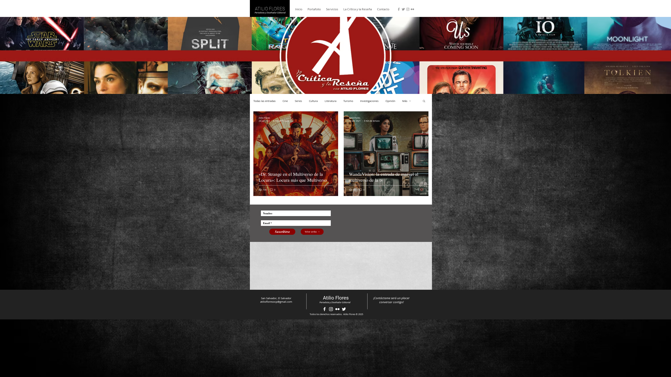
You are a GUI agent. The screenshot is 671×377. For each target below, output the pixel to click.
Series (298, 101)
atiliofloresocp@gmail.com (276, 301)
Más (404, 101)
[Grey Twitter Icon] (403, 9)
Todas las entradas (264, 101)
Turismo (348, 101)
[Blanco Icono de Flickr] (337, 309)
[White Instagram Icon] (331, 309)
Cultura (313, 101)
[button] (424, 101)
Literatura (330, 101)
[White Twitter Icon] (344, 309)
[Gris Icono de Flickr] (412, 9)
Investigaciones (369, 101)
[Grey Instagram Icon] (408, 9)
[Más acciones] (332, 119)
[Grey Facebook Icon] (399, 9)
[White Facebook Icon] (324, 309)
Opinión (390, 101)
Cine (285, 101)
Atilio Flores (336, 298)
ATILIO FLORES (270, 8)
